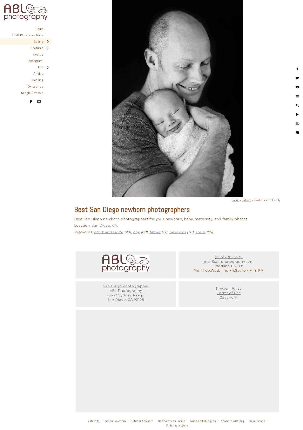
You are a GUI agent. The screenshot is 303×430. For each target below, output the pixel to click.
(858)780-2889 (229, 257)
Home (39, 29)
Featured (37, 48)
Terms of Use (229, 293)
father (155, 232)
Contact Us (35, 86)
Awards (38, 54)
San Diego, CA (104, 225)
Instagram (35, 61)
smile (201, 232)
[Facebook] (30, 101)
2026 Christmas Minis (27, 35)
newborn (177, 232)
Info (40, 67)
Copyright (229, 298)
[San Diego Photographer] (125, 271)
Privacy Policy (229, 288)
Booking (37, 80)
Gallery (38, 41)
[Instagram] (38, 101)
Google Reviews (32, 93)
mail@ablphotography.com (229, 262)
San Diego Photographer (126, 286)
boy (136, 232)
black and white (108, 232)
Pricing (38, 73)
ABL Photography (126, 291)
